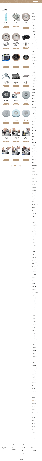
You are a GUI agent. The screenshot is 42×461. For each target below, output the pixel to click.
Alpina (33, 34)
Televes (33, 385)
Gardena (34, 147)
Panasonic (34, 297)
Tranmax (34, 403)
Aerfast (33, 28)
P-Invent (33, 295)
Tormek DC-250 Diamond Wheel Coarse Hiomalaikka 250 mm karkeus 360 (26, 23)
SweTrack (34, 373)
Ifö (33, 199)
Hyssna (33, 196)
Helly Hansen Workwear (35, 176)
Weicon (33, 420)
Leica (33, 228)
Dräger (33, 86)
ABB (33, 17)
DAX (33, 74)
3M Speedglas (34, 16)
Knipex (33, 216)
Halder (33, 168)
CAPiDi (33, 63)
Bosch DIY (34, 60)
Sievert (33, 344)
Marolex (33, 248)
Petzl (33, 300)
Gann (33, 145)
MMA (33, 266)
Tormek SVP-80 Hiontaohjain (26, 156)
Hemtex (34, 178)
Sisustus (23, 450)
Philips (33, 301)
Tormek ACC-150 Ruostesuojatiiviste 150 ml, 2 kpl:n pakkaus (6, 23)
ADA (33, 22)
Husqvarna (34, 193)
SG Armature (34, 339)
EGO (33, 98)
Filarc (33, 133)
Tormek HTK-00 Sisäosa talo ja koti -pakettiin (26, 43)
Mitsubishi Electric (35, 265)
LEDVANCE (34, 227)
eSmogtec (34, 110)
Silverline (34, 347)
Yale (33, 435)
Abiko (33, 19)
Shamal (33, 341)
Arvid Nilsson (34, 42)
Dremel (33, 87)
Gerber (33, 153)
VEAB (33, 409)
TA (33, 374)
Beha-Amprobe (35, 48)
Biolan (33, 55)
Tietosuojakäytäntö (34, 450)
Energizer (34, 107)
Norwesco (34, 289)
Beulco (33, 54)
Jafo (33, 210)
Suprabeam (34, 368)
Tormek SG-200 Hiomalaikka (26, 101)
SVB (33, 370)
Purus (33, 318)
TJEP (33, 394)
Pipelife (33, 304)
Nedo (33, 277)
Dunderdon (34, 89)
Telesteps (34, 383)
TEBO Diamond (34, 379)
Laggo (33, 222)
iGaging (33, 201)
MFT (33, 260)
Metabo (34, 257)
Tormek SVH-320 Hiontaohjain (16, 138)
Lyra (33, 240)
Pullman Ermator (35, 316)
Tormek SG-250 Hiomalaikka (6, 119)
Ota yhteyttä (33, 447)
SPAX (33, 353)
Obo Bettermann (35, 292)
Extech (33, 119)
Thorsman (34, 391)
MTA (33, 272)
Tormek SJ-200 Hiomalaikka (16, 119)
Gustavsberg (34, 165)
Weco (33, 418)
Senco (33, 338)
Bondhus (33, 57)
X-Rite (33, 432)
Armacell (33, 40)
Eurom (33, 116)
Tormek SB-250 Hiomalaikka (6, 101)
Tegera (33, 382)
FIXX (33, 139)
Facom (34, 122)
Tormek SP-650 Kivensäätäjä (6, 138)
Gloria (33, 154)
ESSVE (33, 112)
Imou (33, 202)
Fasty (33, 127)
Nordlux (34, 286)
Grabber (33, 156)
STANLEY (34, 356)
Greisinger (34, 159)
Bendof (33, 51)
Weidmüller (34, 421)
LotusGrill (34, 234)
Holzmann (34, 187)
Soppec (33, 351)
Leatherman (34, 225)
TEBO (33, 377)
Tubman (33, 405)
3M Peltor (34, 14)
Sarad (33, 333)
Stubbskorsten (34, 365)
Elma (33, 104)
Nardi (33, 275)
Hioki (33, 184)
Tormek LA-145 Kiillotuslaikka (16, 63)
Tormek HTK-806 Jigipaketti (6, 63)
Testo (33, 389)
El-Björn (33, 101)
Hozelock (34, 190)
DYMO (33, 92)
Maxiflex (33, 254)
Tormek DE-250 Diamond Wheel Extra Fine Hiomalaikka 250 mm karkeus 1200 (6, 44)
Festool (34, 130)
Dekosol (34, 78)
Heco (33, 171)
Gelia (33, 150)
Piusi (33, 306)
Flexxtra (34, 142)
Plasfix (33, 307)
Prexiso (33, 312)
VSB (33, 415)
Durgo (33, 90)
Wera (33, 423)
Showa (33, 342)
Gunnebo (33, 163)
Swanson (34, 371)
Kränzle (33, 219)
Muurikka (34, 274)
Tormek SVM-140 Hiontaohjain (6, 156)
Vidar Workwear (35, 412)
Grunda (33, 162)
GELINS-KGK (34, 151)
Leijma (33, 230)
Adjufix (33, 25)
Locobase (34, 233)
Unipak (33, 406)
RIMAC (33, 327)
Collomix (33, 72)
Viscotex (33, 414)
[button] (19, 165)
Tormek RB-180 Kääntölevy (16, 82)
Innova (33, 205)
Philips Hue (34, 303)
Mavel (33, 251)
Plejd (33, 309)
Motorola (34, 271)
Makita (33, 242)
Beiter (33, 49)
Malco (33, 243)
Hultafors (34, 192)
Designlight (34, 80)
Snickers (34, 350)
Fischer (33, 136)
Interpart (33, 207)
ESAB (33, 109)
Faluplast (34, 125)
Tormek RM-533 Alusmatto (26, 82)
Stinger (33, 362)
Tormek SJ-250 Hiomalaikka (26, 119)
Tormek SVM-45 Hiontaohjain (16, 156)
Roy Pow (33, 330)
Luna (33, 237)
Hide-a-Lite (34, 181)
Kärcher (34, 213)
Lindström (34, 231)
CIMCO (33, 66)
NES (33, 280)
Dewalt (33, 81)
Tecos (33, 380)
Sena (33, 336)
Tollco (33, 397)
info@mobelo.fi (14, 449)
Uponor (33, 408)
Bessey (33, 52)
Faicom (33, 124)
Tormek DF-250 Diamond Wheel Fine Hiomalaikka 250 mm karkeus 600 (16, 44)
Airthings (33, 31)
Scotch (33, 335)
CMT (33, 69)
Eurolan (33, 115)
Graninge (34, 157)
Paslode (34, 298)
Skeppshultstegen (35, 348)
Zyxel (33, 438)
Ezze (33, 121)
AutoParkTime (34, 45)
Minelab (33, 263)
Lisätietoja (6, 27)
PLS (33, 310)
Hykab (33, 195)
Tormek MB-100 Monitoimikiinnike (6, 82)
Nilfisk (33, 283)
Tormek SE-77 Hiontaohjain (16, 101)
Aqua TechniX (34, 39)
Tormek (33, 400)
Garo (33, 148)
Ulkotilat (23, 453)
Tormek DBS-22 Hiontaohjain (16, 23)
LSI (33, 236)
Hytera (33, 198)
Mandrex (33, 245)
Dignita (33, 83)
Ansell (33, 37)
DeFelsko (34, 77)
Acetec (33, 20)
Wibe (33, 426)
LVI (33, 239)
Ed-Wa (33, 95)
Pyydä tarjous (35, 1)
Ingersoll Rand (35, 204)
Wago (33, 417)
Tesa (33, 388)
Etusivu (3, 10)
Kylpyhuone (23, 447)
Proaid (33, 313)
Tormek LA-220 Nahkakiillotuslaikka (26, 63)
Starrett (33, 359)
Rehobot (33, 321)
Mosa (33, 269)
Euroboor (34, 113)
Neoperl (33, 278)
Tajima (33, 376)
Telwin (33, 386)
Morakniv (34, 268)
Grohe (33, 160)
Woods (33, 429)
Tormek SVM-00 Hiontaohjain (26, 138)
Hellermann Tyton (35, 174)
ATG (33, 43)
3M (33, 13)
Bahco (33, 46)
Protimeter (34, 315)
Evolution (34, 118)
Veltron (33, 411)
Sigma (33, 345)
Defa (33, 75)
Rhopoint (34, 324)
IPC (33, 208)
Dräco (33, 84)
